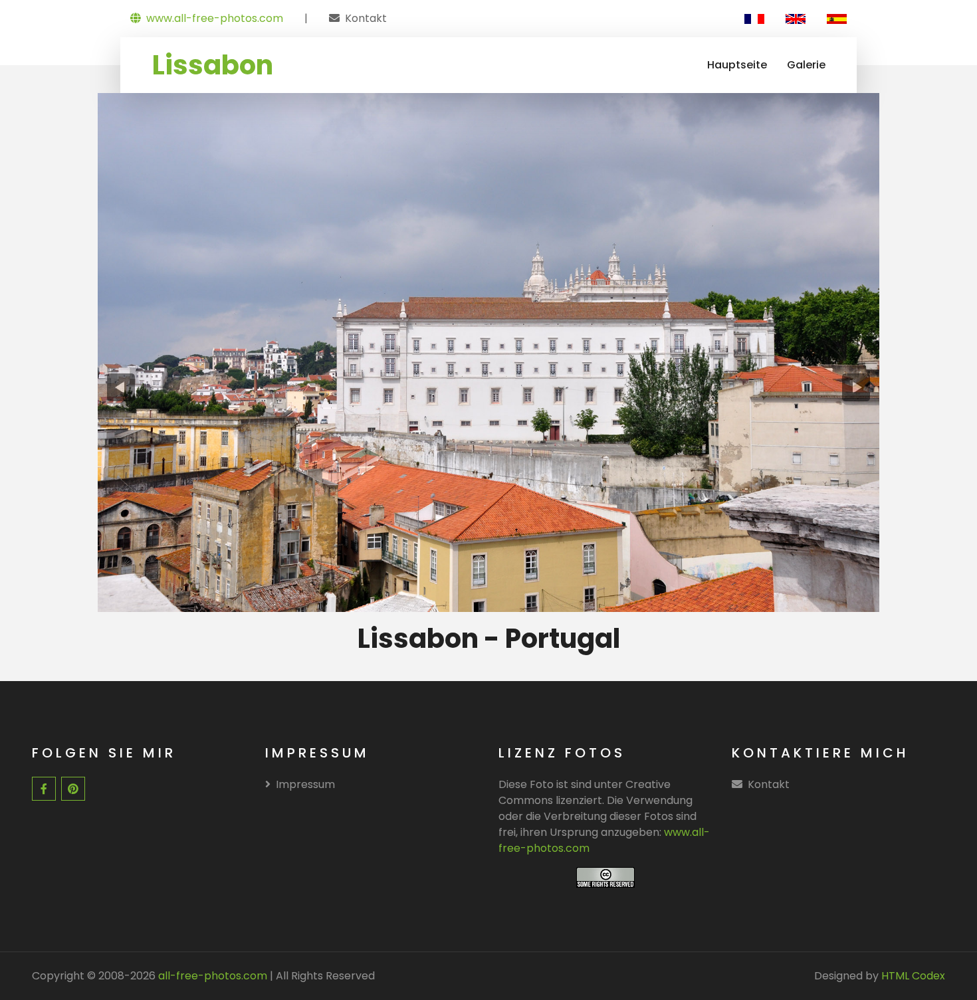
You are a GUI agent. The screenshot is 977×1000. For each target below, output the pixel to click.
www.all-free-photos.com (214, 18)
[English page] (795, 19)
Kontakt (366, 18)
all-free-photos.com (211, 975)
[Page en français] (754, 19)
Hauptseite (737, 64)
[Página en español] (836, 19)
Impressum (305, 784)
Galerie (806, 64)
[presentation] (121, 387)
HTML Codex (913, 975)
